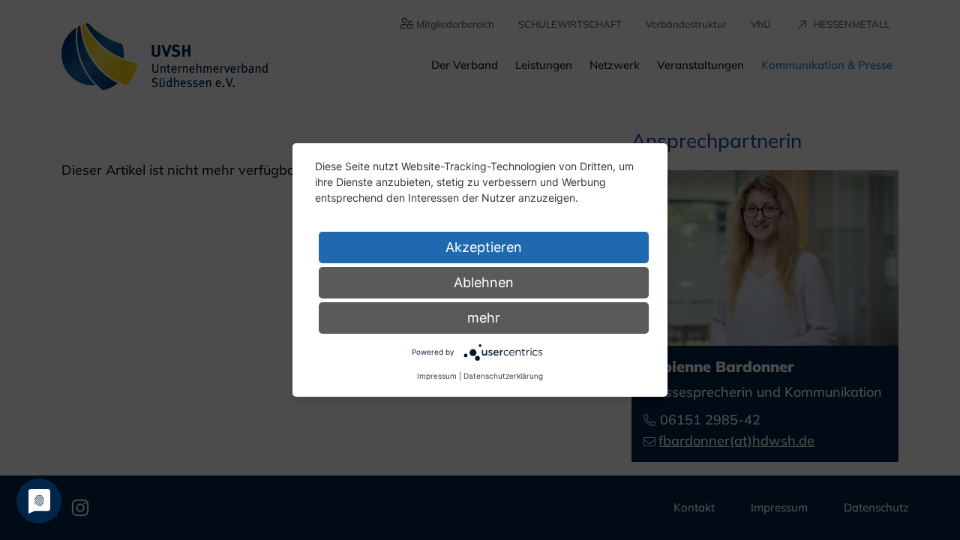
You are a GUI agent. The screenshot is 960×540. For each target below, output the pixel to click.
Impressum (437, 375)
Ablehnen (484, 282)
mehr (483, 318)
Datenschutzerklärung (503, 375)
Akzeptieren (484, 247)
